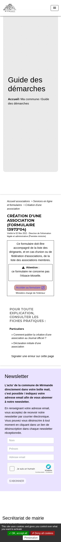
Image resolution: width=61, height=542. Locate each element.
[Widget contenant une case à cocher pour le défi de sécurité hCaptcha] (30, 469)
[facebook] (26, 505)
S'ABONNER (16, 481)
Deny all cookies (43, 533)
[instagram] (34, 505)
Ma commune (30, 99)
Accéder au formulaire (30, 288)
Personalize (31, 537)
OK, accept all (19, 533)
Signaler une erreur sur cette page (32, 356)
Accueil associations (18, 201)
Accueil (13, 99)
